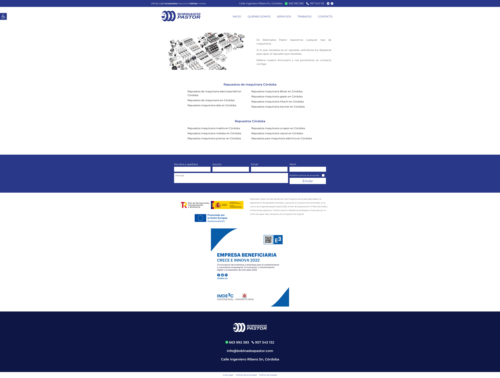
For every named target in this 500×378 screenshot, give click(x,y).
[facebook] (333, 3)
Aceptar (304, 175)
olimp (193, 3)
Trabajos (304, 16)
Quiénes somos (259, 16)
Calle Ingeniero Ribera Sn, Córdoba (260, 3)
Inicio (237, 16)
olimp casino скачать (164, 3)
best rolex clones (72, 117)
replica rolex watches (96, 117)
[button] (3, 16)
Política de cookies (268, 375)
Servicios (284, 16)
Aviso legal (228, 375)
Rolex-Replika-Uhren (28, 117)
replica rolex (7, 117)
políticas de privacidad (309, 175)
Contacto (325, 16)
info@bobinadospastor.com (250, 351)
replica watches (51, 117)
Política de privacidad (246, 375)
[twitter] (329, 3)
